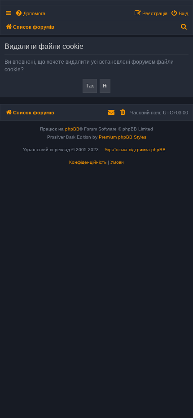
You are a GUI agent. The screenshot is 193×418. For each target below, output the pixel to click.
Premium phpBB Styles (122, 137)
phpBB (72, 128)
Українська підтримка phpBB (135, 149)
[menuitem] (30, 13)
